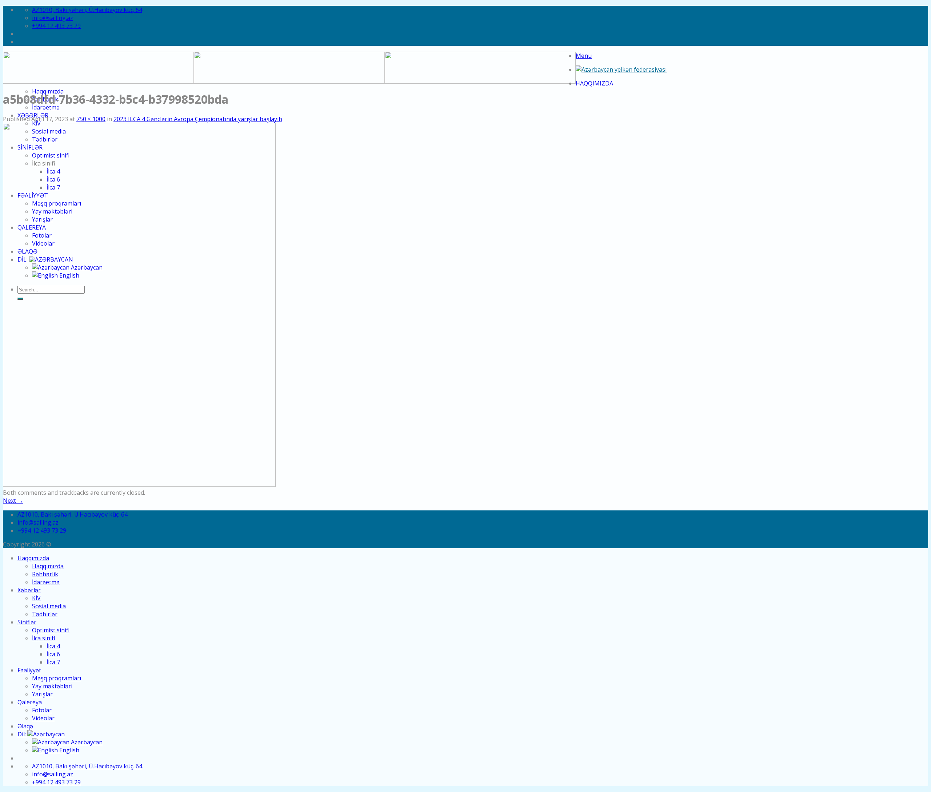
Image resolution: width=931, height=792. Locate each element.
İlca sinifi (43, 638)
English (68, 750)
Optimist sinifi (50, 630)
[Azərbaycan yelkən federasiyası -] (621, 69)
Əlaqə (25, 726)
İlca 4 (53, 646)
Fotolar (42, 710)
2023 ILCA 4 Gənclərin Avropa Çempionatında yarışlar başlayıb (197, 119)
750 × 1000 (90, 119)
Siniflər (26, 622)
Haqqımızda (594, 83)
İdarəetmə (46, 107)
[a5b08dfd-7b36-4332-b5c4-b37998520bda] (139, 485)
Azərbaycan (86, 742)
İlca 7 (53, 662)
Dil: (22, 734)
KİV (36, 598)
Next (13, 501)
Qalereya (29, 702)
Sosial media (49, 606)
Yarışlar (42, 694)
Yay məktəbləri (52, 686)
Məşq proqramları (56, 678)
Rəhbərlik (45, 574)
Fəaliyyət (29, 670)
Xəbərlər (29, 590)
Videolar (43, 718)
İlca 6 (53, 654)
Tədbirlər (44, 614)
